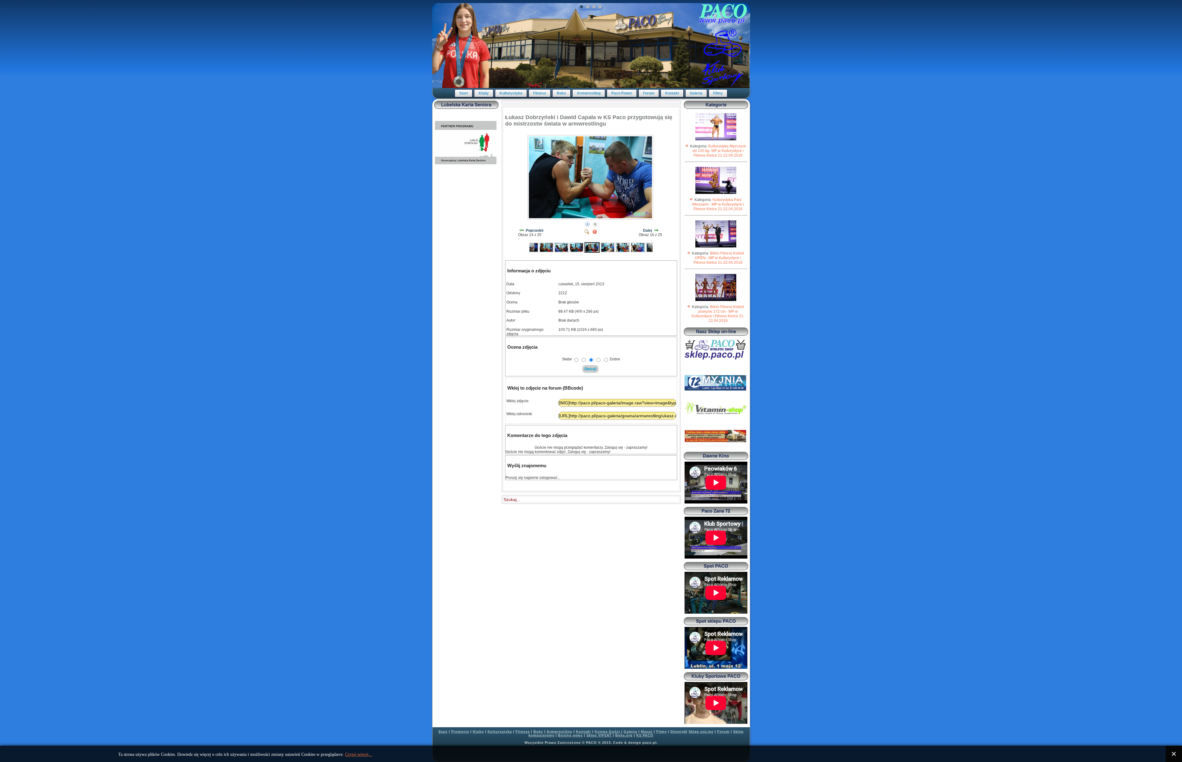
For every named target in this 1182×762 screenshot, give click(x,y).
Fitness (539, 93)
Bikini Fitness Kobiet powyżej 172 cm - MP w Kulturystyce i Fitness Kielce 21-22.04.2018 (718, 314)
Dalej (647, 230)
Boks (561, 93)
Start (463, 93)
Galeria (696, 93)
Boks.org (624, 735)
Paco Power (621, 93)
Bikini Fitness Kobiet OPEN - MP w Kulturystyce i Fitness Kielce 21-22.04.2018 (719, 258)
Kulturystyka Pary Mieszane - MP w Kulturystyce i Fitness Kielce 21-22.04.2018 (718, 204)
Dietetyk (678, 731)
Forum (648, 93)
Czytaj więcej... (358, 754)
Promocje (460, 731)
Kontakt (672, 93)
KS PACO (644, 735)
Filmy (718, 93)
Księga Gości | (608, 731)
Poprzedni (534, 230)
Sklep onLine (701, 731)
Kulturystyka (511, 93)
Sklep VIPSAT (599, 735)
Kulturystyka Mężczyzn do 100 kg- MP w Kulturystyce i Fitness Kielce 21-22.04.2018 (719, 151)
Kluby (484, 93)
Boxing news (570, 735)
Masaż (647, 731)
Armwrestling (589, 93)
